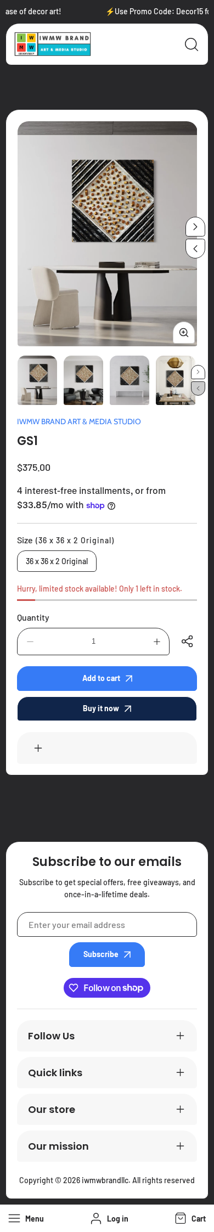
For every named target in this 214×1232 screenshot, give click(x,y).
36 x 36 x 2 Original (57, 561)
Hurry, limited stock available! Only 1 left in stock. (99, 588)
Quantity (33, 617)
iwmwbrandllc (105, 1180)
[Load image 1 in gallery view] (37, 380)
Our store (51, 1109)
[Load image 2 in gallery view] (83, 380)
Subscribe (101, 954)
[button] (189, 1218)
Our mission (58, 1146)
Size (65, 540)
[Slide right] (195, 227)
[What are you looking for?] (191, 44)
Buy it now (101, 708)
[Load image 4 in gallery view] (175, 380)
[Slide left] (195, 248)
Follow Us (51, 1036)
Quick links (55, 1072)
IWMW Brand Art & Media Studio (79, 421)
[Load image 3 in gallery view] (129, 380)
